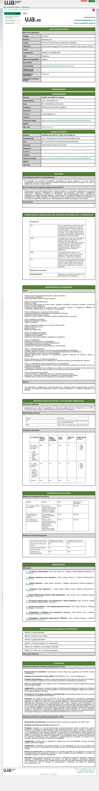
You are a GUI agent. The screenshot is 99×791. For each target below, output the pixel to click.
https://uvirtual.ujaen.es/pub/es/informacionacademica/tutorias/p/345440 (66, 120)
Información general (13, 7)
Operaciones (25, 7)
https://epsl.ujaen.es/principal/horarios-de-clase (58, 66)
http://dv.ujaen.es (47, 127)
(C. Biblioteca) (38, 596)
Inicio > (6, 9)
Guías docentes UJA (10, 13)
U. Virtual (91, 1)
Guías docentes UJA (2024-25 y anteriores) (11, 17)
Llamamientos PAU (9, 23)
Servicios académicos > (13, 9)
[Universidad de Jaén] (49, 3)
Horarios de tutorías (10, 20)
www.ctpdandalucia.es (75, 712)
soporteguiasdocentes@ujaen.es (87, 770)
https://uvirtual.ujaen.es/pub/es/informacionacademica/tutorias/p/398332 (66, 158)
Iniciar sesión (84, 1)
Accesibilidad (79, 772)
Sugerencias (92, 772)
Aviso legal (85, 772)
